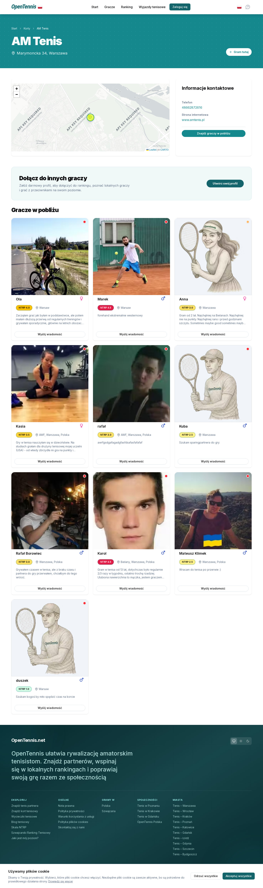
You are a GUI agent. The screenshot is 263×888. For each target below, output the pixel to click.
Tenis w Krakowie (148, 811)
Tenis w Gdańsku (148, 816)
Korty (27, 28)
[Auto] (234, 741)
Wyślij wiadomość (50, 334)
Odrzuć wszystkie (206, 876)
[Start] (26, 7)
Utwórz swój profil (225, 183)
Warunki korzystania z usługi (76, 816)
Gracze (109, 7)
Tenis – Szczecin (183, 848)
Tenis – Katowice (183, 827)
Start (94, 7)
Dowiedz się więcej (60, 881)
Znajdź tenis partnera (24, 805)
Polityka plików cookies (73, 821)
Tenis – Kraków (182, 816)
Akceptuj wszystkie (239, 876)
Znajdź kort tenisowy (24, 811)
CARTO (164, 149)
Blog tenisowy (20, 821)
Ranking (127, 7)
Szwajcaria (109, 811)
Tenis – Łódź (181, 838)
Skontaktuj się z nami (71, 827)
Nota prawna (66, 805)
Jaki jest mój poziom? (25, 838)
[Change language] (239, 7)
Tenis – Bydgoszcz (185, 854)
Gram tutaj (241, 52)
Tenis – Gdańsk (182, 832)
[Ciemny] (248, 741)
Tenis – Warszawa (184, 805)
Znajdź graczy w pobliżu (213, 133)
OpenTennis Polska (149, 821)
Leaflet (152, 149)
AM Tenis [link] (43, 28)
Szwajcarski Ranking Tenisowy (30, 832)
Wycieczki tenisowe (24, 816)
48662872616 (192, 107)
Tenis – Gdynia (182, 843)
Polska (106, 805)
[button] (90, 117)
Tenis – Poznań (182, 821)
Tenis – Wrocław (183, 811)
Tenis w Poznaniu (148, 805)
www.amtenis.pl (193, 120)
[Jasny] (241, 741)
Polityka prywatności (71, 811)
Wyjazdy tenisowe (152, 7)
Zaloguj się (180, 6)
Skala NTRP (18, 827)
